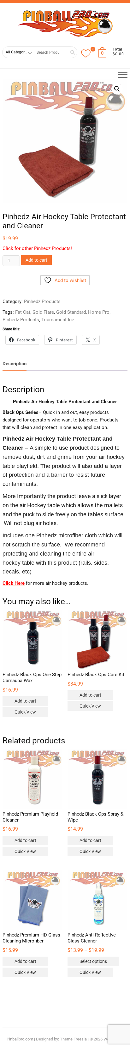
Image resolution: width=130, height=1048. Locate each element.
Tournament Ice (57, 320)
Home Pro (98, 312)
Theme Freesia (73, 1039)
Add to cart (36, 260)
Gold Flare (43, 312)
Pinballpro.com (20, 1039)
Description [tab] (15, 364)
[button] (117, 89)
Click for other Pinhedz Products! (37, 248)
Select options (93, 961)
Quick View (25, 711)
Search (70, 52)
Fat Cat (22, 312)
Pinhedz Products (42, 301)
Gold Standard (71, 312)
